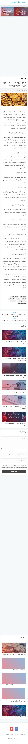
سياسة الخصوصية (9, 734)
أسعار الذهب (23, 296)
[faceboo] (16, 729)
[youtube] (11, 729)
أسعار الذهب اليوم (14, 296)
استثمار (22, 79)
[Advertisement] (14, 33)
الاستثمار (24, 299)
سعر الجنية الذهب (22, 301)
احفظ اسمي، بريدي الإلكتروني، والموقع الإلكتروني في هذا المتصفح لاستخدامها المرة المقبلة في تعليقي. (14, 466)
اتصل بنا (17, 734)
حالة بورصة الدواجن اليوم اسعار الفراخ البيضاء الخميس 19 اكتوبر (7, 12)
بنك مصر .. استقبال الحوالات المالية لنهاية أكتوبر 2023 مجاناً (21, 13)
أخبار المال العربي (18, 2)
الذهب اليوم (11, 299)
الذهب (17, 299)
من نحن (23, 734)
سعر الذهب (12, 301)
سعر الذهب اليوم (22, 303)
